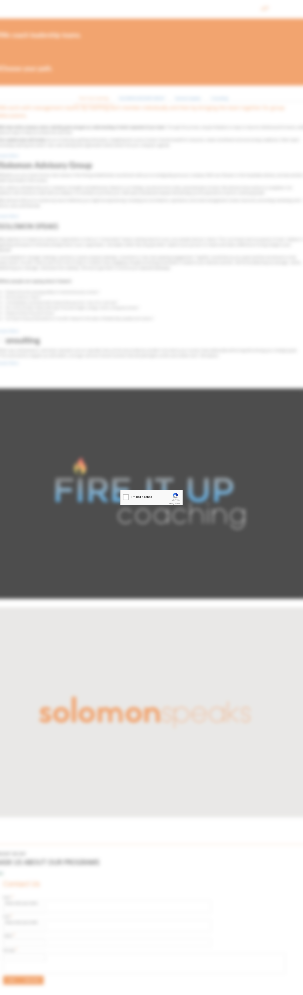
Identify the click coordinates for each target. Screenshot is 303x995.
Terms (177, 504)
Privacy (171, 504)
